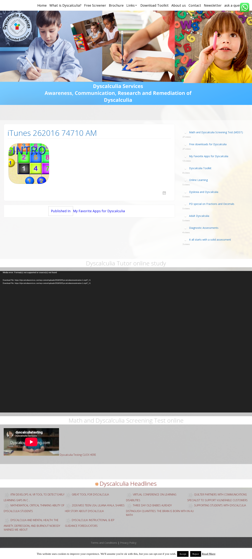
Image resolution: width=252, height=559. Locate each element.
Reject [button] (195, 554)
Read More (208, 553)
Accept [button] (182, 554)
